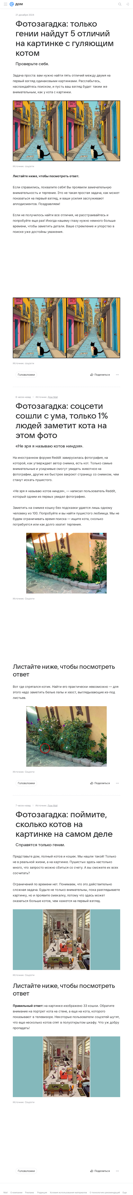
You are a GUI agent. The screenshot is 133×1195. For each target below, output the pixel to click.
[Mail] (12, 4)
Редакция (42, 1192)
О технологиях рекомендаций (105, 1192)
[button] (66, 131)
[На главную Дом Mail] (18, 4)
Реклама (29, 1192)
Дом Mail (53, 397)
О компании (16, 1192)
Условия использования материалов (68, 1192)
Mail (5, 1192)
